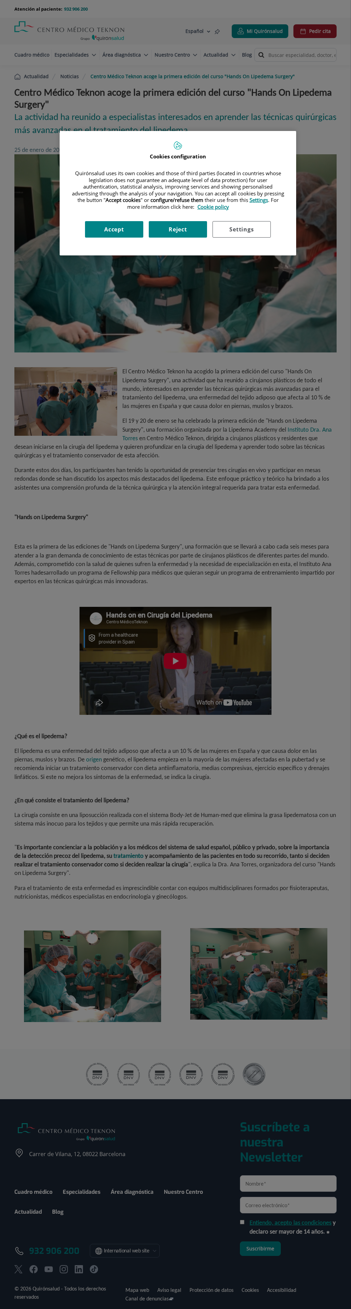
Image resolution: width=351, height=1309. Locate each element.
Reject (178, 229)
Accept (114, 229)
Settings (241, 229)
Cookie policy (213, 206)
